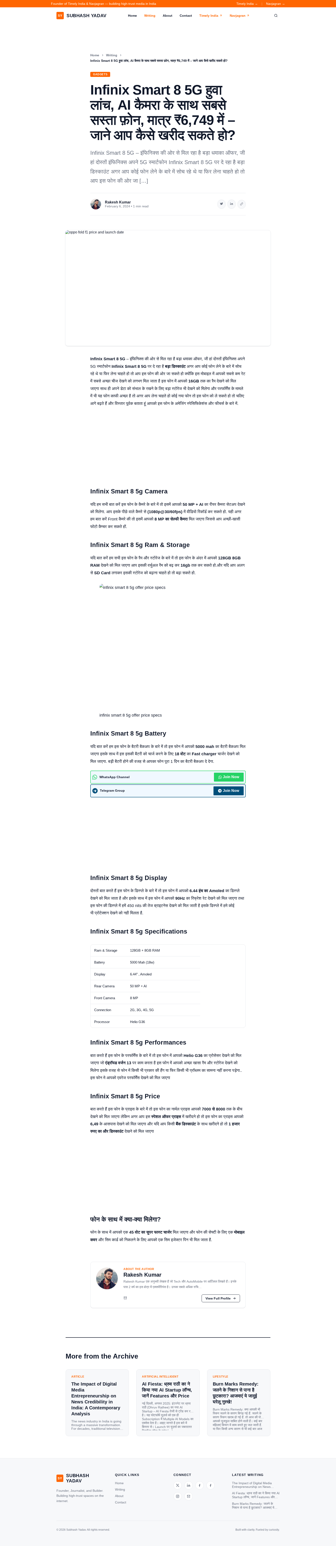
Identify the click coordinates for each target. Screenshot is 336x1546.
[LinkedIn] (188, 1485)
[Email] (125, 1298)
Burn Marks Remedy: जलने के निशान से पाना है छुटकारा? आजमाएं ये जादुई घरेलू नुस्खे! (253, 1506)
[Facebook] (199, 1485)
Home (132, 15)
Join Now (231, 777)
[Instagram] (177, 1496)
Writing (149, 15)
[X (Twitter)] (177, 1485)
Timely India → (247, 3)
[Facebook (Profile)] (210, 1485)
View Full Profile (218, 1298)
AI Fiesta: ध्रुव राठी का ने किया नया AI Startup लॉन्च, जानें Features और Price (256, 1495)
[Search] (276, 15)
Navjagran (237, 15)
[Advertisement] (168, 445)
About (167, 15)
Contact (186, 15)
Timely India (208, 15)
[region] (168, 986)
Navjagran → (275, 3)
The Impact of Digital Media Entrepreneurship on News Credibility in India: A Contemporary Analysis (252, 1485)
